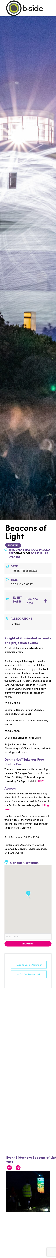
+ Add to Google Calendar (29, 964)
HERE (41, 781)
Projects (13, 545)
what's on (22, 553)
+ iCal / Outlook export (28, 974)
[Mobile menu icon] (50, 8)
